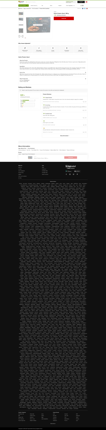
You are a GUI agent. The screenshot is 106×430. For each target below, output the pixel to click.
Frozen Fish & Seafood (45, 150)
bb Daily (19, 177)
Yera (65, 417)
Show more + (53, 423)
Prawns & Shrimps (70, 150)
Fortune (77, 418)
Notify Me (64, 18)
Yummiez (54, 417)
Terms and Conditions (22, 176)
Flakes (42, 415)
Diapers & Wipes (33, 420)
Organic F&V (20, 417)
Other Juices (32, 418)
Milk (19, 415)
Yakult (77, 417)
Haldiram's (55, 420)
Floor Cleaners (21, 418)
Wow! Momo (67, 418)
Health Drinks (32, 415)
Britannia (54, 418)
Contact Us (44, 169)
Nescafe (66, 414)
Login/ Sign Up (81, 2)
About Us (20, 167)
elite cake (66, 415)
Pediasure (78, 415)
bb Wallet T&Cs (45, 172)
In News (19, 169)
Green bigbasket (21, 170)
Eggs (42, 417)
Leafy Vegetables (44, 418)
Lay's (77, 420)
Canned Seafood (22, 150)
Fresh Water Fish (35, 150)
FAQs (43, 167)
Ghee (42, 414)
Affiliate (19, 174)
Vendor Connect (45, 174)
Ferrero (66, 420)
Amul (54, 414)
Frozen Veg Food (21, 420)
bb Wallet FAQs (45, 170)
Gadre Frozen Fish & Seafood (28, 154)
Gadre (55, 11)
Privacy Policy (21, 172)
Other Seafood (62, 150)
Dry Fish (29, 150)
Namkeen (32, 417)
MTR (77, 414)
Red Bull (54, 415)
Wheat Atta (32, 414)
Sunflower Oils (21, 414)
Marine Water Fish (55, 150)
